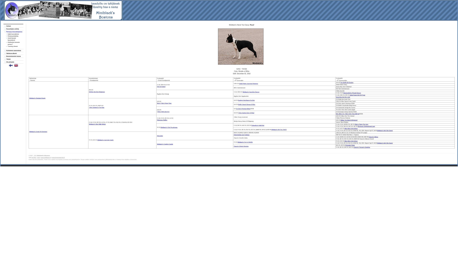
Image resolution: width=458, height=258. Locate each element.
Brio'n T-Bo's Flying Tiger (164, 103)
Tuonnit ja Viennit (13, 46)
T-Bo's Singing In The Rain (96, 107)
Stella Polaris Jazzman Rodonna (248, 83)
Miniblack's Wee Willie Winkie (97, 124)
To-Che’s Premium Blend (243, 108)
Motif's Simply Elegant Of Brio (246, 104)
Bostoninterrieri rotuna (13, 56)
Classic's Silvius (373, 137)
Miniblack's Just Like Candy (105, 140)
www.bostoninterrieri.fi (58, 157)
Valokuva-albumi (11, 53)
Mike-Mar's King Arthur (351, 128)
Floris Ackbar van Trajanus (241, 134)
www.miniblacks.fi (46, 157)
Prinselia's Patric (350, 145)
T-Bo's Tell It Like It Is (163, 111)
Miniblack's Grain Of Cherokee (38, 131)
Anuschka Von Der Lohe (343, 97)
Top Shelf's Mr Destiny (346, 82)
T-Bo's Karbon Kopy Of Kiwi (246, 113)
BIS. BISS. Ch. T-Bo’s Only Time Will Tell (347, 114)
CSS (38, 157)
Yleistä (8, 59)
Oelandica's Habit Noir (257, 125)
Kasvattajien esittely (12, 29)
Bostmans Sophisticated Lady (366, 126)
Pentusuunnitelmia (13, 36)
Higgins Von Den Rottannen (97, 92)
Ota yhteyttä (10, 62)
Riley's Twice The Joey (361, 124)
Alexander (160, 136)
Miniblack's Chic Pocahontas (169, 127)
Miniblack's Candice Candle (165, 144)
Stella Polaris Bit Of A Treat (357, 95)
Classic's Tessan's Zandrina (362, 147)
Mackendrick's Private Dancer (352, 93)
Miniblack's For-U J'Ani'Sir (245, 142)
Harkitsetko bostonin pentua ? (14, 43)
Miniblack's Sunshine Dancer (251, 92)
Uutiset (8, 26)
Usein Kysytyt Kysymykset (12, 39)
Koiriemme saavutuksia (13, 50)
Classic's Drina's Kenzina (241, 146)
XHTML (34, 157)
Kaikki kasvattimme (13, 34)
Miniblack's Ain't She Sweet (385, 130)
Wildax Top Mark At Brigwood (349, 120)
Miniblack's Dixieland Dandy (37, 98)
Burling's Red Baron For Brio (246, 100)
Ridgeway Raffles (162, 120)
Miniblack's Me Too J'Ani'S (278, 129)
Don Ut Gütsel (161, 86)
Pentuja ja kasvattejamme (14, 31)
